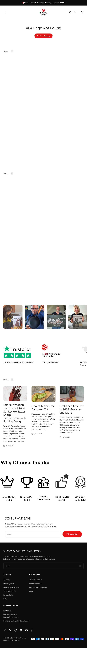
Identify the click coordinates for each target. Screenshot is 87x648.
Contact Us (7, 611)
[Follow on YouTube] (26, 630)
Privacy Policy (8, 595)
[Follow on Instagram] (15, 630)
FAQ (5, 599)
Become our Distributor (38, 587)
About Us (6, 580)
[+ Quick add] (39, 93)
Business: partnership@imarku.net (16, 621)
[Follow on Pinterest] (21, 630)
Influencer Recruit (36, 583)
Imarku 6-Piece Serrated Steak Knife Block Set (63, 100)
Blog (31, 591)
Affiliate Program (35, 580)
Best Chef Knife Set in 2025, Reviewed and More (71, 409)
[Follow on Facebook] (4, 630)
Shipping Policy (9, 583)
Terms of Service (9, 591)
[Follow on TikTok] (31, 630)
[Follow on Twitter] (10, 630)
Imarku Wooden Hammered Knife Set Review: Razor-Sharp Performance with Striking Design (14, 413)
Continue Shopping (43, 36)
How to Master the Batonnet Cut (43, 407)
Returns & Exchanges (11, 587)
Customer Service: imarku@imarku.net (10, 615)
